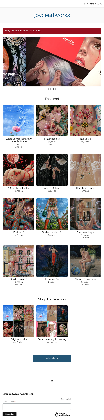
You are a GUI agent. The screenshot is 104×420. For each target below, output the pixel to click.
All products (52, 358)
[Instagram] (52, 380)
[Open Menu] (3, 3)
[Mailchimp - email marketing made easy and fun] (62, 416)
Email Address (9, 402)
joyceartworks (52, 15)
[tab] (48, 89)
